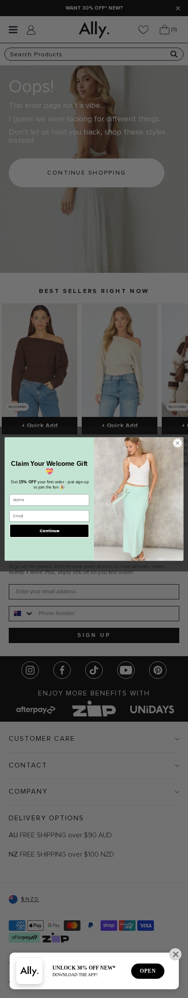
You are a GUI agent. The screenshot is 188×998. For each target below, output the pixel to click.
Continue (49, 530)
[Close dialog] (177, 443)
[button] (175, 954)
